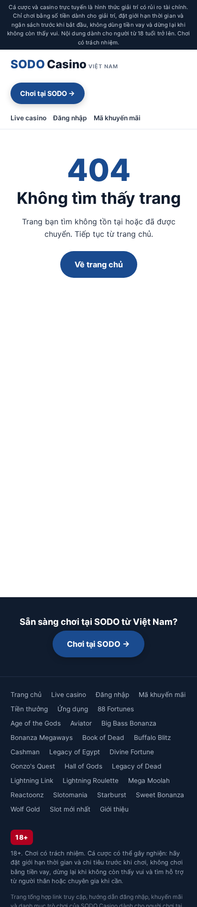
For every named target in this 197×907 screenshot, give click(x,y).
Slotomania (70, 795)
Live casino (28, 118)
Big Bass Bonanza (128, 723)
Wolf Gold (25, 809)
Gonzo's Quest (33, 766)
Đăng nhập (70, 118)
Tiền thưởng (29, 709)
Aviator (81, 723)
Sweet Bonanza (160, 795)
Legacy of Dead (137, 766)
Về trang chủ (99, 264)
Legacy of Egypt (74, 752)
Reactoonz (27, 795)
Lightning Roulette (91, 780)
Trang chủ (26, 694)
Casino (64, 64)
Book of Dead (103, 737)
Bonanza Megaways (42, 737)
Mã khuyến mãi (117, 118)
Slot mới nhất (70, 809)
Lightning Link (32, 780)
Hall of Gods (83, 766)
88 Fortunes (116, 709)
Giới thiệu (114, 809)
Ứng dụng (72, 709)
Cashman (25, 752)
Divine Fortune (131, 752)
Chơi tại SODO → (47, 93)
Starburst (111, 795)
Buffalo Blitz (152, 737)
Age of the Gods (36, 723)
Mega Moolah (149, 780)
